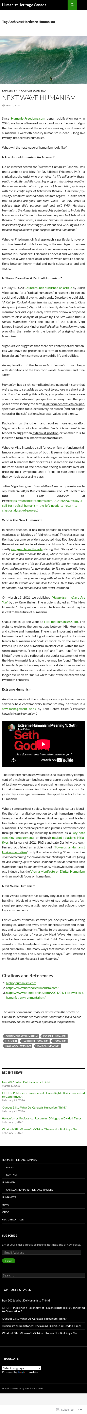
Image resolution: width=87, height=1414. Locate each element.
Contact (11, 1174)
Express (7, 90)
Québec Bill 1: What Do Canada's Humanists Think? (34, 1318)
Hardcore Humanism (35, 1041)
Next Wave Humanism (39, 98)
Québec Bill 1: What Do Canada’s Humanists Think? (34, 1107)
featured (11, 1041)
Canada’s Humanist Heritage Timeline (29, 1189)
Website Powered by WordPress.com (22, 1388)
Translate (32, 1372)
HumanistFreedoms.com (28, 118)
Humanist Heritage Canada (24, 5)
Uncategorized (34, 90)
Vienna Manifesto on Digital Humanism (57, 871)
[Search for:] (43, 1275)
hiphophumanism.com (21, 983)
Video (5, 1212)
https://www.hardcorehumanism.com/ (32, 988)
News (5, 1204)
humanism (60, 1041)
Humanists (9, 1197)
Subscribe (9, 1235)
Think (18, 90)
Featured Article (13, 1219)
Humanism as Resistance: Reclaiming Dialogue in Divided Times (42, 1118)
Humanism (8, 1182)
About (10, 1167)
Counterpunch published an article (48, 288)
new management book (19, 709)
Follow (8, 1260)
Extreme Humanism (54, 1036)
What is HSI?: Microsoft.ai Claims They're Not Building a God (40, 1333)
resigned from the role (26, 549)
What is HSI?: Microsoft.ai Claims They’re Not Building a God (40, 1129)
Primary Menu (82, 5)
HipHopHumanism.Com (60, 621)
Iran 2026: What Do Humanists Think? (26, 1082)
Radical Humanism (48, 1045)
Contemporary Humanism (21, 1036)
